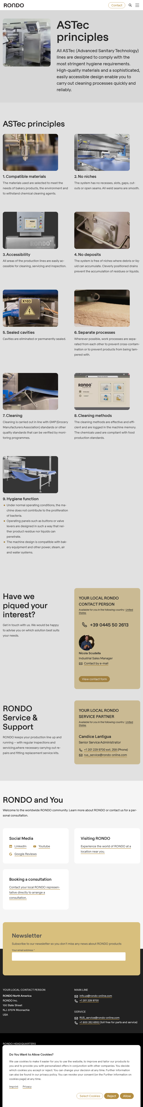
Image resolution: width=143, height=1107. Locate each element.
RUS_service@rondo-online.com (99, 1017)
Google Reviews (25, 854)
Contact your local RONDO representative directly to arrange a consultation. (34, 892)
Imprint (13, 1086)
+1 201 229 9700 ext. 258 (101, 749)
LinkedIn (20, 846)
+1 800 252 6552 (90, 1022)
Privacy (27, 1086)
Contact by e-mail (96, 663)
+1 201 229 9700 (89, 1000)
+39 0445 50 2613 (109, 624)
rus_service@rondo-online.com (105, 755)
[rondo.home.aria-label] (14, 5)
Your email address (23, 950)
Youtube (44, 846)
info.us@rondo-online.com (96, 995)
